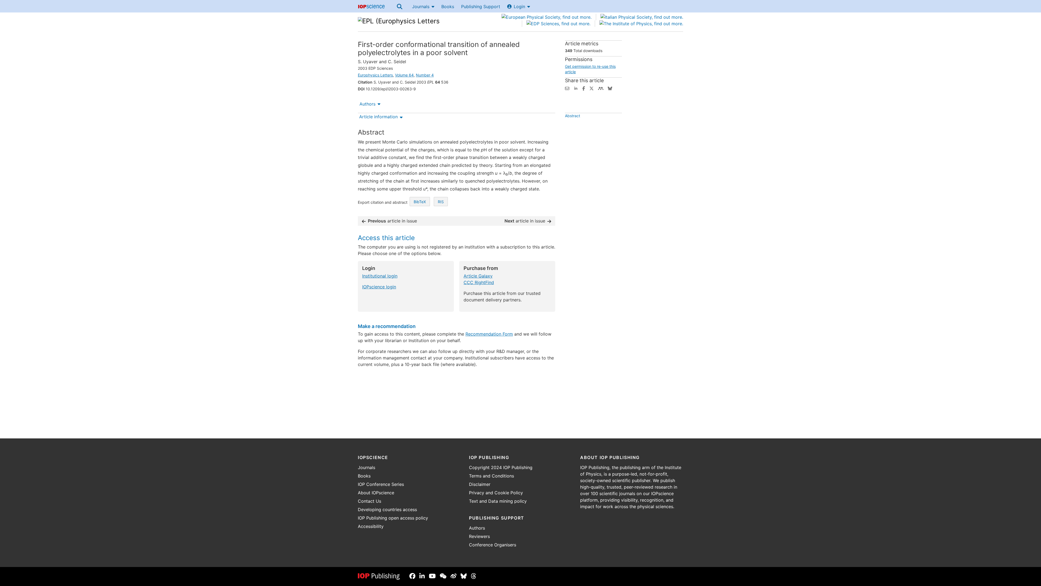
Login (519, 6)
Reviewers (479, 536)
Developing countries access (387, 509)
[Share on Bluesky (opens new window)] (610, 88)
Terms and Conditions (491, 476)
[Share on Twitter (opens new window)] (591, 88)
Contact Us (369, 501)
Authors (367, 104)
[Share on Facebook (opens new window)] (583, 88)
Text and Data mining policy (498, 501)
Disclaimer (479, 484)
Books (447, 6)
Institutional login (379, 276)
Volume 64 (404, 75)
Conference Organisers (492, 544)
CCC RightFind (479, 282)
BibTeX (420, 201)
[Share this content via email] (567, 88)
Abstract (572, 115)
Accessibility (371, 526)
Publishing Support (480, 6)
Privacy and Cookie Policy (496, 492)
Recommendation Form (489, 334)
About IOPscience (376, 492)
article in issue (392, 221)
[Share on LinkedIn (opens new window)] (576, 88)
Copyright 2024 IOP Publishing (500, 467)
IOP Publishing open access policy (393, 518)
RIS (441, 201)
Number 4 (425, 75)
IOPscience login (379, 286)
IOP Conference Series (381, 484)
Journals (420, 6)
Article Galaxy (478, 276)
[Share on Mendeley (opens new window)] (600, 88)
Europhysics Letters (375, 75)
